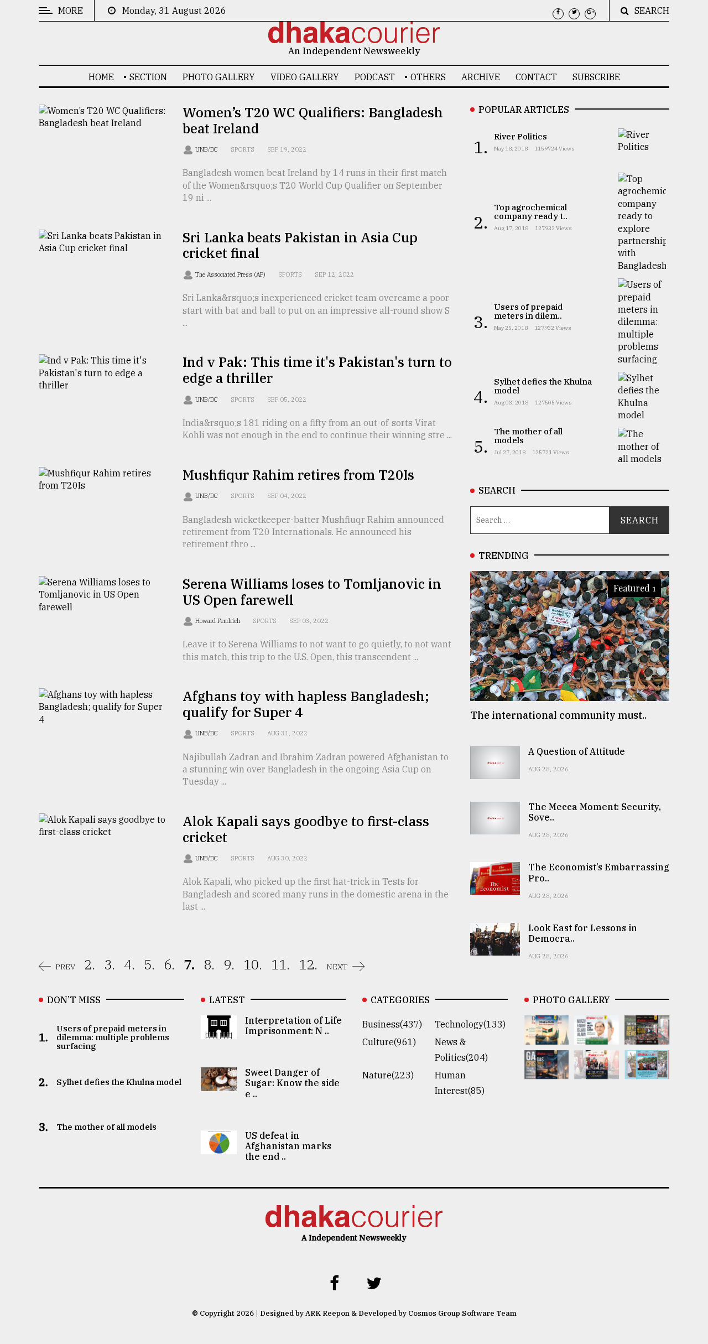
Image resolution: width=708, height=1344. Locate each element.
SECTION (148, 76)
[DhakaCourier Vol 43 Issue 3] (646, 1036)
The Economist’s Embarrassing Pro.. (598, 872)
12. (308, 964)
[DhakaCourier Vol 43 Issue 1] (596, 1071)
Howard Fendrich (218, 621)
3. (109, 964)
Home (101, 76)
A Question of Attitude (576, 751)
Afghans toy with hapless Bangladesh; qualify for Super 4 (306, 704)
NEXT (337, 967)
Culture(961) (389, 1041)
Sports (242, 149)
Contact (536, 76)
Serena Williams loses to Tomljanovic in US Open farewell (312, 592)
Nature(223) (388, 1075)
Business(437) (392, 1024)
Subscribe (596, 76)
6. (169, 964)
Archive (480, 76)
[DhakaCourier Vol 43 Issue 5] (546, 1036)
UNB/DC (207, 149)
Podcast (375, 76)
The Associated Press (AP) (231, 274)
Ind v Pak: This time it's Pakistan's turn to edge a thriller (317, 370)
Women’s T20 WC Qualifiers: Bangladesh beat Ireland (313, 120)
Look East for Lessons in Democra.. (582, 933)
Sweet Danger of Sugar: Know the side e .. (292, 1083)
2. (89, 964)
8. (209, 964)
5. (149, 964)
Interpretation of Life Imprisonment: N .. (293, 1025)
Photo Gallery (219, 76)
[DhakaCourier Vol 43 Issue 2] (546, 1071)
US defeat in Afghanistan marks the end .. (288, 1146)
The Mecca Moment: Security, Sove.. (594, 812)
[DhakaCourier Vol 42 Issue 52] (646, 1071)
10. (252, 964)
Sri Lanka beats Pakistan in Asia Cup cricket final (300, 245)
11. (280, 964)
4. (129, 964)
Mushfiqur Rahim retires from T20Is (298, 475)
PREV (65, 967)
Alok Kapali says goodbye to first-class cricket (306, 829)
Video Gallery (304, 76)
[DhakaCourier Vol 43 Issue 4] (596, 1036)
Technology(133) (470, 1024)
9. (229, 964)
